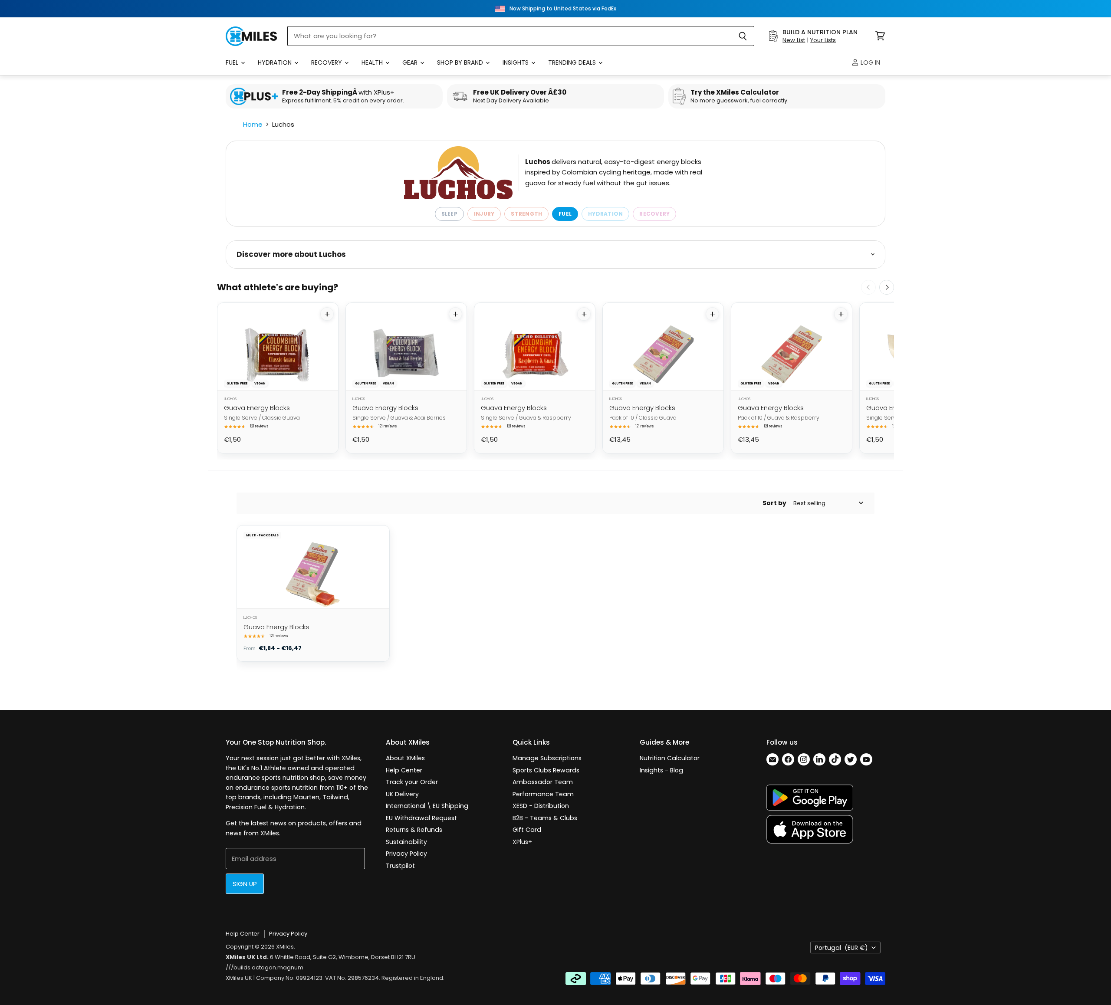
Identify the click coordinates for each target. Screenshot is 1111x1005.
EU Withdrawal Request (421, 818)
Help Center (404, 770)
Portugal (841, 947)
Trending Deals (573, 62)
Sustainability (406, 842)
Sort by (774, 503)
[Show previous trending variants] (868, 287)
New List (793, 40)
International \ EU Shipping (427, 805)
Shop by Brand (461, 62)
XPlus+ (522, 842)
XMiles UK (239, 978)
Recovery (327, 62)
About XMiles (405, 758)
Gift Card (527, 829)
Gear (410, 62)
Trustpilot (400, 865)
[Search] (742, 36)
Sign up (245, 883)
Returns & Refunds (414, 829)
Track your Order (412, 782)
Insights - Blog (661, 770)
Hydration (275, 62)
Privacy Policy (406, 853)
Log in (869, 62)
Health (373, 62)
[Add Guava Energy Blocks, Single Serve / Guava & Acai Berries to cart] (455, 314)
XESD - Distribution (541, 805)
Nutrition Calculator (670, 758)
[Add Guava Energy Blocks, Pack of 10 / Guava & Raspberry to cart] (841, 314)
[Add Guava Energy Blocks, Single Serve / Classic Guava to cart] (327, 314)
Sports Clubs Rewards (546, 770)
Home (253, 124)
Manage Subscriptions (547, 758)
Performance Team (543, 794)
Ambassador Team (543, 782)
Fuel (233, 62)
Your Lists (823, 40)
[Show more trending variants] (886, 287)
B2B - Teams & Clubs (545, 818)
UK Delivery (402, 794)
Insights (516, 62)
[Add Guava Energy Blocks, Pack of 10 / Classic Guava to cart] (712, 314)
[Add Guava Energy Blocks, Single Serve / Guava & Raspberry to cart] (584, 314)
